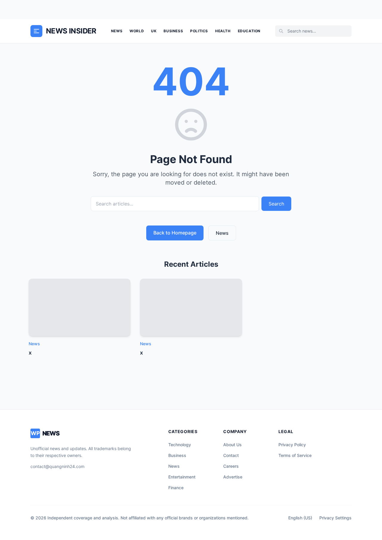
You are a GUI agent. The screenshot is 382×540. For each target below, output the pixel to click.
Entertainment (181, 476)
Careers (231, 466)
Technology (179, 444)
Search (276, 204)
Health (223, 31)
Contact (231, 455)
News (116, 31)
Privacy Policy (292, 444)
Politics (199, 31)
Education (249, 31)
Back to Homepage (174, 233)
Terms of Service (295, 455)
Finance (176, 487)
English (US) (300, 517)
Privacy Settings (335, 517)
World (137, 31)
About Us (232, 444)
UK (153, 31)
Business (173, 31)
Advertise (232, 476)
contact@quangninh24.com (57, 466)
